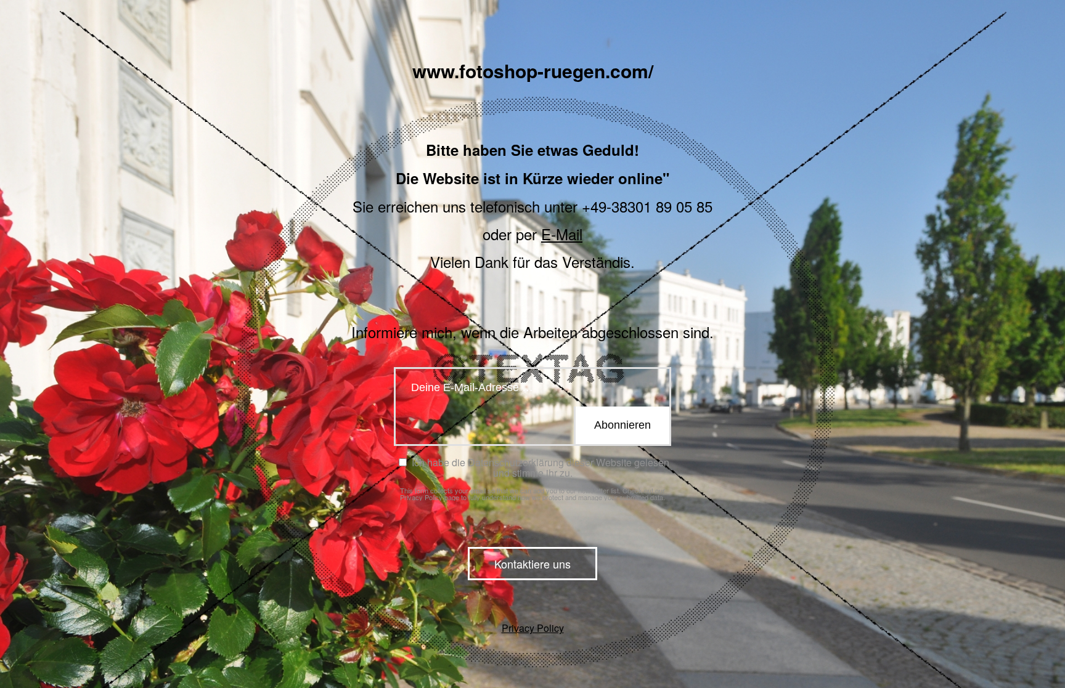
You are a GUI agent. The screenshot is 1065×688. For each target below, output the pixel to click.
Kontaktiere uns (532, 564)
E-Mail (561, 234)
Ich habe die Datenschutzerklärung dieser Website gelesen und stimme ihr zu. (539, 467)
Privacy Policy (421, 497)
